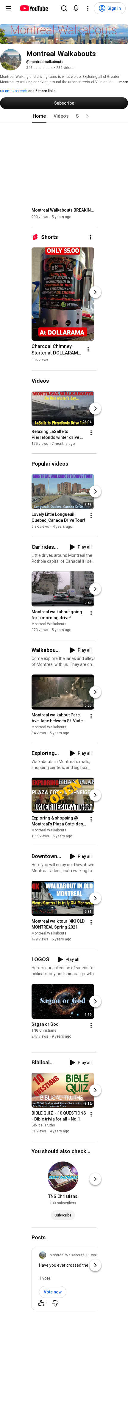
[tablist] (64, 116)
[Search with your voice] (76, 8)
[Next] (95, 292)
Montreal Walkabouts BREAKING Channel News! (64, 210)
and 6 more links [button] (42, 91)
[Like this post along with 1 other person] (41, 1303)
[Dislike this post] (55, 1303)
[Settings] (87, 8)
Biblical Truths (43, 1125)
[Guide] (8, 8)
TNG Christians (44, 1030)
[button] (87, 116)
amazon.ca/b (15, 91)
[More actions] (90, 237)
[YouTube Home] (33, 8)
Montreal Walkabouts (49, 624)
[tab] (39, 116)
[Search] (64, 8)
